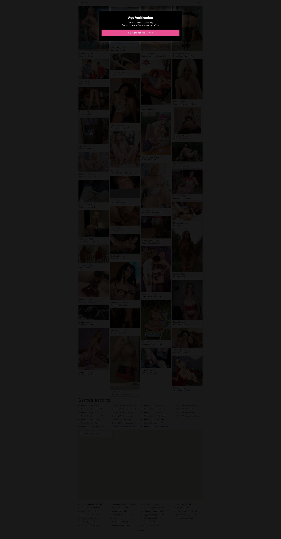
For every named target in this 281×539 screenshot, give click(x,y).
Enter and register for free (140, 33)
